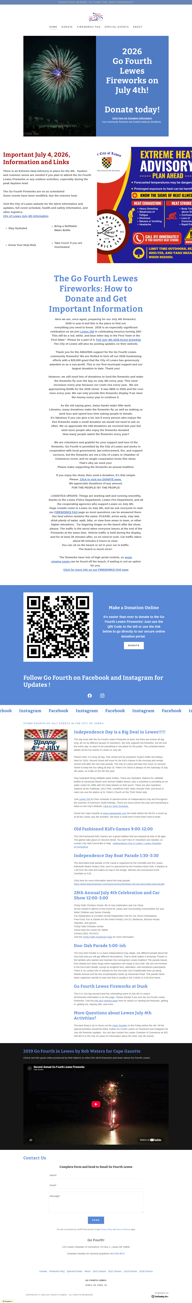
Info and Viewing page (106, 1000)
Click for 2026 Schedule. (116, 806)
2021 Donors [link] (115, 1271)
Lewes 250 (85, 799)
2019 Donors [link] (130, 1271)
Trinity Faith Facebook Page (97, 937)
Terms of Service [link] (123, 1229)
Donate (134, 645)
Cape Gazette (119, 1025)
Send (96, 1220)
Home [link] (53, 27)
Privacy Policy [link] (106, 1229)
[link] (96, 17)
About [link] (138, 27)
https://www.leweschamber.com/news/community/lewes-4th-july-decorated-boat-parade (119, 884)
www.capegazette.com (114, 813)
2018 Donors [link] (146, 1271)
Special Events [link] (117, 27)
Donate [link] (67, 27)
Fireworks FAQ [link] (89, 27)
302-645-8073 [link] (117, 1253)
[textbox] (96, 1175)
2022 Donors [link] (99, 1271)
